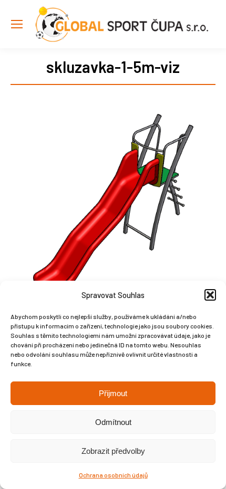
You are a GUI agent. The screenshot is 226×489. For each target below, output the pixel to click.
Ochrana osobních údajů (113, 475)
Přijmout (113, 393)
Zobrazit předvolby (113, 451)
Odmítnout (113, 422)
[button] (210, 295)
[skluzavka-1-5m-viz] (113, 213)
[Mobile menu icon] (17, 24)
